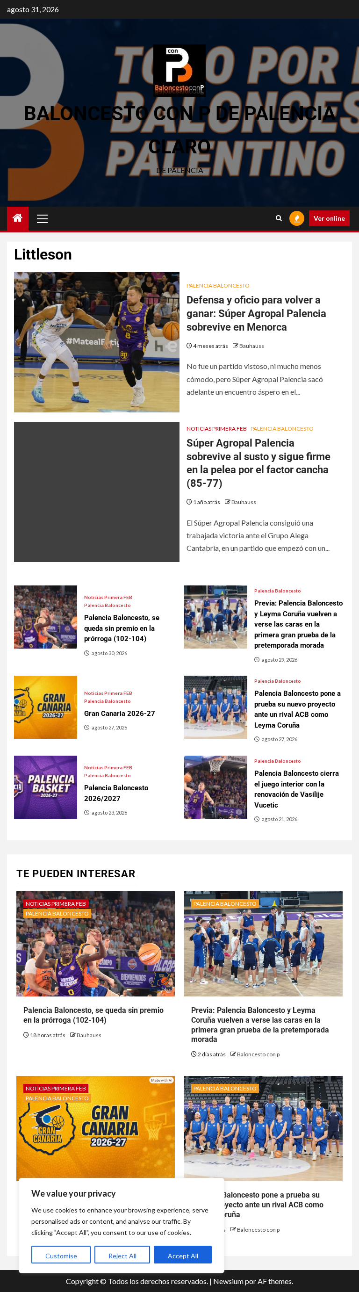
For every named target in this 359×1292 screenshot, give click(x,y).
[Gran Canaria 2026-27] (45, 707)
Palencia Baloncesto (218, 285)
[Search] (279, 218)
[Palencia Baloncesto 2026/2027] (45, 787)
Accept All (183, 1256)
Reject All (122, 1256)
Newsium (228, 1281)
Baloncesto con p (258, 1054)
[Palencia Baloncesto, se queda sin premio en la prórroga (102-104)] (45, 617)
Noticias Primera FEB (217, 428)
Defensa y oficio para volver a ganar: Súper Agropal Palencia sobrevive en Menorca (256, 313)
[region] (121, 1225)
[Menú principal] (42, 218)
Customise (61, 1256)
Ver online (329, 218)
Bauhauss (251, 345)
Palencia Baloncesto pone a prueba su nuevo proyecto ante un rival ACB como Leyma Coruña (257, 1205)
